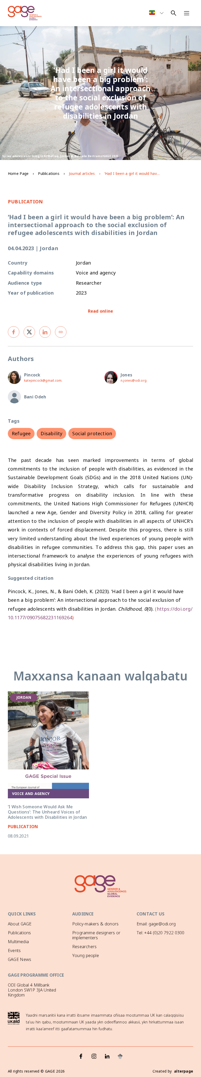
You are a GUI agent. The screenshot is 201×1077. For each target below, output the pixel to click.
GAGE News (19, 959)
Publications (48, 173)
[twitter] (29, 332)
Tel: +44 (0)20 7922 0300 (160, 933)
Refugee (21, 433)
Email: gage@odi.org (156, 924)
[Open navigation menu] (186, 13)
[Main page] (25, 13)
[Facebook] (80, 1056)
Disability (51, 433)
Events (14, 950)
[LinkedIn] (107, 1056)
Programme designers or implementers (96, 935)
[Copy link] (60, 332)
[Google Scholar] (120, 1056)
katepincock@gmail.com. (43, 380)
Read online (100, 311)
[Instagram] (93, 1056)
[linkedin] (45, 332)
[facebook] (13, 332)
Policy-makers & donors (95, 924)
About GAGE (19, 924)
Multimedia (18, 941)
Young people (85, 955)
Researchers (84, 946)
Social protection (92, 433)
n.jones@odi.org (134, 380)
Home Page (18, 173)
